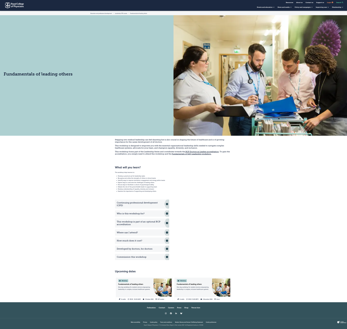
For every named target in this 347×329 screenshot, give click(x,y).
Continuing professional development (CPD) (137, 204)
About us (299, 2)
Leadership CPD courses (121, 13)
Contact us (309, 2)
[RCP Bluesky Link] (181, 313)
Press (179, 308)
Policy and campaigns (303, 7)
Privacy (145, 322)
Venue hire (195, 308)
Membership (337, 7)
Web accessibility (135, 322)
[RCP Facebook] (171, 313)
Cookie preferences (211, 322)
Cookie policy (153, 322)
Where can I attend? (127, 232)
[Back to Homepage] (13, 5)
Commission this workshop (131, 257)
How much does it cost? (130, 240)
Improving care (321, 7)
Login (329, 2)
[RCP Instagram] (165, 313)
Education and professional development (101, 13)
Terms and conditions (166, 322)
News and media (284, 7)
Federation (151, 308)
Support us (320, 2)
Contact (162, 308)
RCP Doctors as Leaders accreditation (202, 152)
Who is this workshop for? (130, 213)
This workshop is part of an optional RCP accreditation (138, 223)
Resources (289, 2)
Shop (186, 308)
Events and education (265, 7)
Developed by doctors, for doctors (134, 248)
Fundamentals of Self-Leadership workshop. (191, 154)
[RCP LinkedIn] (176, 313)
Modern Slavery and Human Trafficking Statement (189, 322)
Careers (171, 308)
